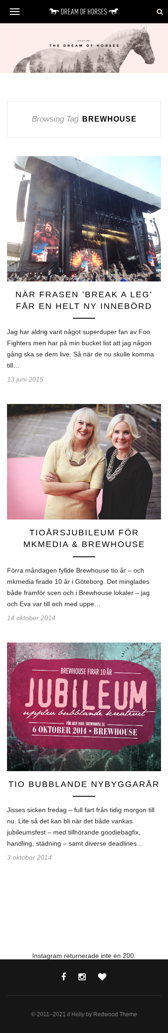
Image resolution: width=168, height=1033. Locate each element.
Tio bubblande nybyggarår (84, 784)
